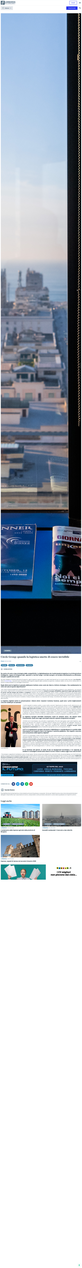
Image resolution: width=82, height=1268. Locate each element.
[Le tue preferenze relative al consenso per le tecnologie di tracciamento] (79, 1265)
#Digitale (4, 665)
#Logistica (29, 665)
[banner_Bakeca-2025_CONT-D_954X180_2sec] (41, 879)
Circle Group (8, 681)
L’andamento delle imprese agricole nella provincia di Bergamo (18, 831)
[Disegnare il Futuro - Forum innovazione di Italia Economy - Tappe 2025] (39, 776)
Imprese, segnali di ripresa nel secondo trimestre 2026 (18, 861)
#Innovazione (20, 665)
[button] (80, 2)
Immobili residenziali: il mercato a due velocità (57, 830)
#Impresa (11, 665)
